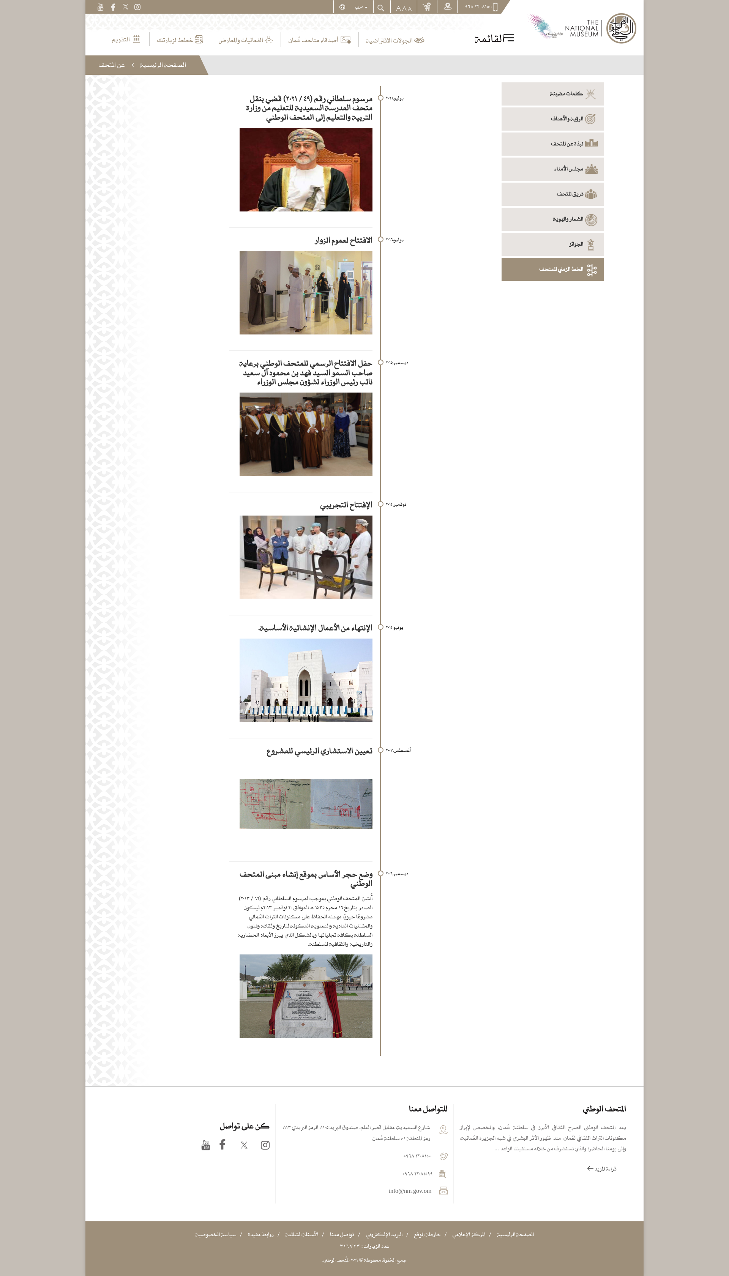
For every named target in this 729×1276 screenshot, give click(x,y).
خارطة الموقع (427, 1234)
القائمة (489, 38)
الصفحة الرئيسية (163, 64)
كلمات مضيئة (566, 93)
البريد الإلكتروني (384, 1234)
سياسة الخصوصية (216, 1234)
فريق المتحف (570, 194)
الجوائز (576, 244)
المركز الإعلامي (469, 1234)
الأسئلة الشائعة (302, 1234)
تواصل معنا (342, 1234)
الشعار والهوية (568, 219)
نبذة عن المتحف (567, 144)
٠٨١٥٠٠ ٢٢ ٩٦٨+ (477, 7)
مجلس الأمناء (568, 169)
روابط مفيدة (261, 1234)
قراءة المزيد (605, 1169)
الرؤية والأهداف (567, 119)
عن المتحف (112, 64)
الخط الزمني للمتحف (561, 269)
